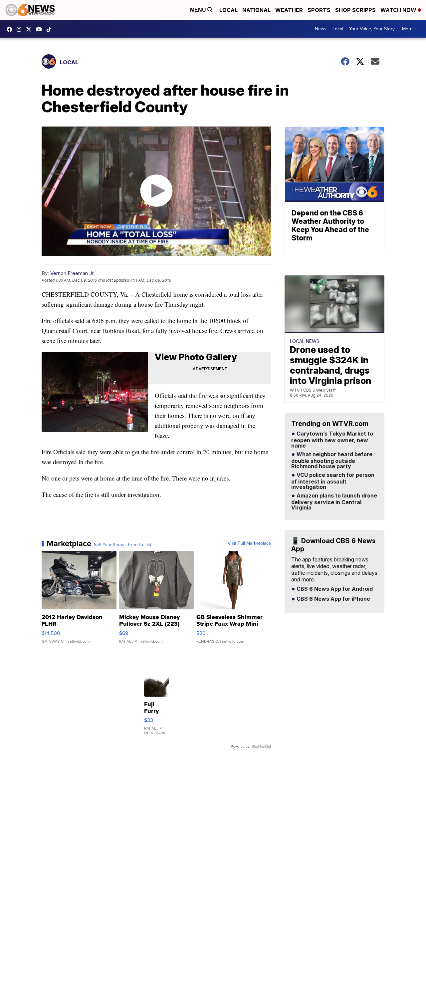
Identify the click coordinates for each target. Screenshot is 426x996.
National (256, 10)
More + (409, 28)
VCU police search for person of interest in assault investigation (332, 481)
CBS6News (11, 29)
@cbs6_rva (51, 29)
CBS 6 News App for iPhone (332, 599)
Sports (319, 10)
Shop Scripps (355, 10)
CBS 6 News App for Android (334, 589)
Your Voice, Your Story (372, 28)
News (320, 28)
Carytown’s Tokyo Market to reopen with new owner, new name (332, 440)
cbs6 (21, 29)
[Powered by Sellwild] (261, 746)
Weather (289, 10)
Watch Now (399, 10)
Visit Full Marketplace (249, 543)
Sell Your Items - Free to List (122, 544)
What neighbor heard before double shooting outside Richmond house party (331, 461)
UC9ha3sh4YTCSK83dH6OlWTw (40, 29)
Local (228, 10)
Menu (198, 10)
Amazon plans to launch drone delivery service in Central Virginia (334, 502)
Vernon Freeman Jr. (72, 273)
